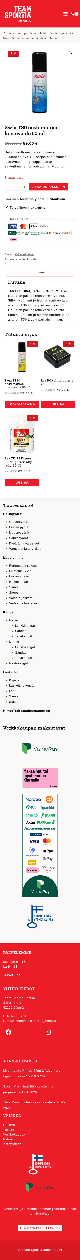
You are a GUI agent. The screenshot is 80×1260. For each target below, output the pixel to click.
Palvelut (9, 1139)
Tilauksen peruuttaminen (40, 1228)
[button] (70, 52)
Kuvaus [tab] (40, 272)
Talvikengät (23, 636)
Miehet (14, 641)
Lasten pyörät (19, 527)
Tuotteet (9, 1130)
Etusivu (9, 1125)
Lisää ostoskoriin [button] (22, 404)
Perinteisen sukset (23, 565)
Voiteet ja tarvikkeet (24, 603)
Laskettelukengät (22, 685)
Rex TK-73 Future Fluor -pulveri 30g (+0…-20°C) (18, 462)
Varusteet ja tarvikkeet (25, 548)
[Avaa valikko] (65, 13)
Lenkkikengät (25, 625)
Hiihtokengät (18, 581)
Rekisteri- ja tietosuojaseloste (27, 1209)
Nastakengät (18, 663)
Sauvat (14, 587)
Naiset (14, 620)
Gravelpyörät (18, 521)
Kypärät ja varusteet (24, 543)
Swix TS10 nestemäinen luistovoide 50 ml (18, 384)
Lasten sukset (19, 576)
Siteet (13, 592)
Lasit (12, 691)
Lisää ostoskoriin (48, 187)
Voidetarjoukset (24, 254)
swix (33, 259)
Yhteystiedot (13, 1144)
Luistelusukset (20, 571)
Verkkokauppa (14, 1134)
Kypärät (15, 680)
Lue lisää (58, 404)
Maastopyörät (19, 532)
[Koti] (4, 33)
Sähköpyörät (18, 538)
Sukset (14, 701)
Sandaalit (22, 631)
